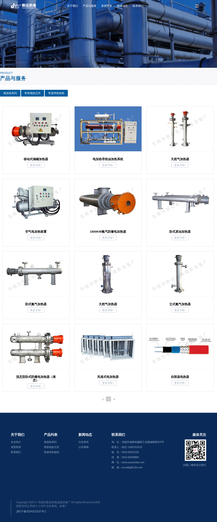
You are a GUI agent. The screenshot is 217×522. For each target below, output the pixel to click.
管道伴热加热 (56, 93)
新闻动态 (122, 5)
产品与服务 (89, 5)
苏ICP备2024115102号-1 (31, 511)
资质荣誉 (106, 5)
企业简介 (16, 442)
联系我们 (138, 5)
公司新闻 (83, 447)
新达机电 (28, 6)
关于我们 (72, 5)
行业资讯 (83, 442)
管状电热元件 (32, 93)
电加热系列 (10, 93)
